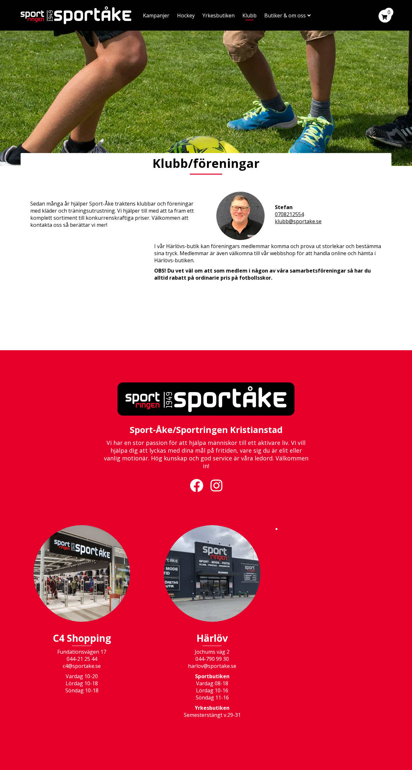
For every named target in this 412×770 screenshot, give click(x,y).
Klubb (249, 15)
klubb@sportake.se (298, 221)
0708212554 (289, 214)
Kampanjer (156, 15)
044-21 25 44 (82, 658)
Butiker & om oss (285, 15)
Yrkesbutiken (218, 15)
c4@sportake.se (82, 665)
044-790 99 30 (212, 658)
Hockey (186, 15)
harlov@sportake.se (212, 665)
